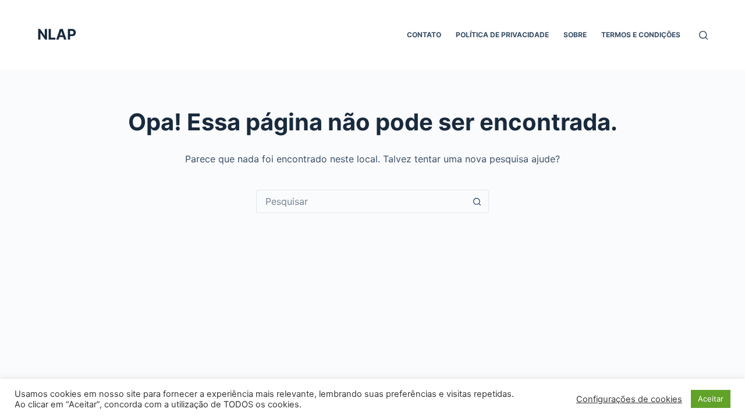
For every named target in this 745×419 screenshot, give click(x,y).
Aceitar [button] (710, 398)
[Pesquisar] (703, 35)
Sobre (575, 34)
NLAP (56, 34)
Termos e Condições (640, 34)
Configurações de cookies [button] (629, 399)
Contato (424, 34)
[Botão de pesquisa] (476, 201)
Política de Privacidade (502, 34)
